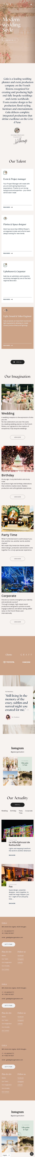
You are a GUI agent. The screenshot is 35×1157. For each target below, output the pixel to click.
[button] (31, 4)
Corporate (28, 811)
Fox (11, 886)
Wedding (4, 811)
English (5, 1155)
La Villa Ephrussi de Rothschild (19, 843)
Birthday (13, 811)
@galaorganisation (17, 752)
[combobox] (6, 1155)
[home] (7, 4)
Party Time (13, 840)
